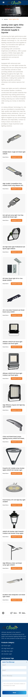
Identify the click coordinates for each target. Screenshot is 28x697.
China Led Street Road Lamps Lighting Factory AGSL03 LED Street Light (13, 438)
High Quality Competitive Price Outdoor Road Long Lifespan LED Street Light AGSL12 (13, 185)
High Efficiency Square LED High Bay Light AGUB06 (14, 406)
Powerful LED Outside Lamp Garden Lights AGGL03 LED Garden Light (13, 469)
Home (6, 19)
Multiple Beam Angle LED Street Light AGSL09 (14, 153)
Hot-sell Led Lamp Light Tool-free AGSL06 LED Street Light (13, 216)
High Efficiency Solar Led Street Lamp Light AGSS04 (12, 564)
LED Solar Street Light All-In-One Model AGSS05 (12, 279)
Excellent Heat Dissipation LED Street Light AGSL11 (14, 596)
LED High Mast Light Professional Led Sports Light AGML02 (14, 248)
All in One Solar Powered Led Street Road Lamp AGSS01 (13, 311)
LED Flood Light (5, 646)
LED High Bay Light (7, 651)
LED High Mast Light (7, 648)
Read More (5, 157)
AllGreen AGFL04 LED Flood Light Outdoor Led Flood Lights (12, 343)
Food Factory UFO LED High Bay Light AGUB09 (14, 501)
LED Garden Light (6, 654)
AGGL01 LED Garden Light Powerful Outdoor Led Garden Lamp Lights (13, 532)
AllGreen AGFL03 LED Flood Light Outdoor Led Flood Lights (12, 374)
